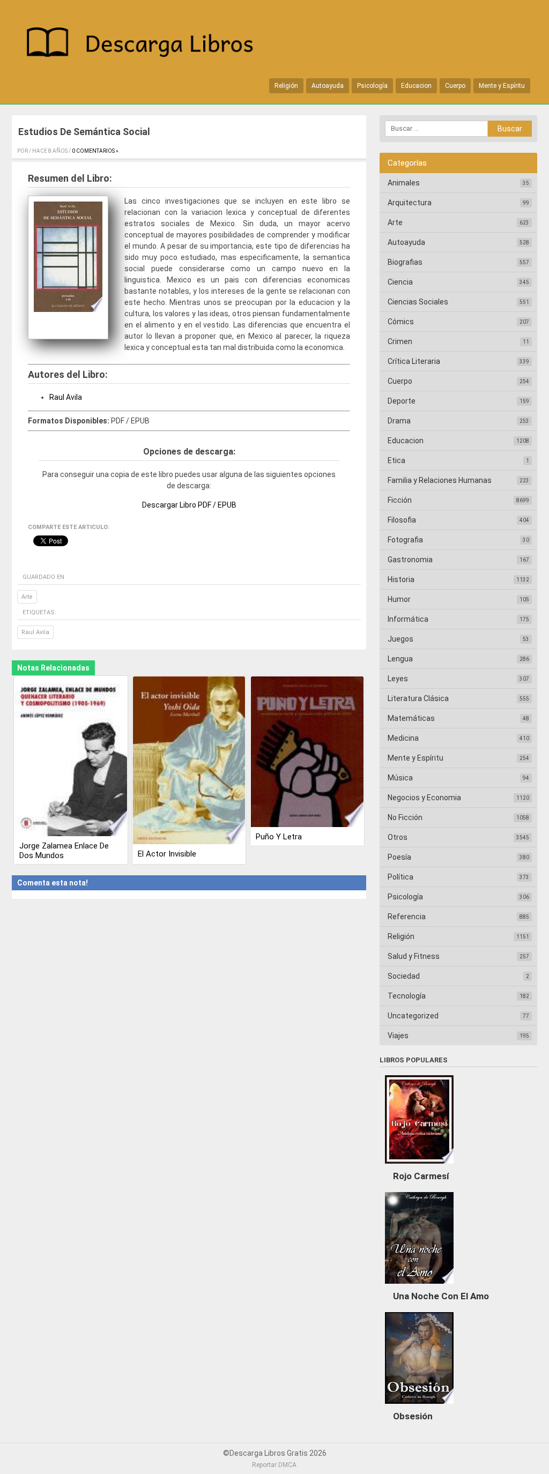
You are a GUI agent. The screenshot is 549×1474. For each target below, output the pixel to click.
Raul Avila (65, 397)
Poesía (399, 857)
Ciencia (400, 282)
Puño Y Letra (279, 837)
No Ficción (405, 817)
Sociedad (404, 976)
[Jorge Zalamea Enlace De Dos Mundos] (71, 757)
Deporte (402, 401)
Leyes (398, 678)
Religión (286, 86)
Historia (401, 579)
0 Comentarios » (95, 151)
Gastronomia (410, 559)
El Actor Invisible (167, 854)
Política (400, 877)
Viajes (398, 1035)
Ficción (400, 500)
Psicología (372, 86)
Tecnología (407, 996)
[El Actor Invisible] (189, 761)
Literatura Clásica (418, 698)
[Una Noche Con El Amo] (419, 1286)
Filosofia (402, 520)
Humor (399, 599)
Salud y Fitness (414, 956)
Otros (397, 837)
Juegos (400, 639)
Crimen (400, 341)
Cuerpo (455, 86)
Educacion (416, 86)
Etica (396, 460)
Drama (399, 420)
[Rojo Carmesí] (419, 1166)
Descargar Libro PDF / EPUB (189, 505)
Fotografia (405, 539)
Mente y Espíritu (502, 86)
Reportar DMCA (274, 1465)
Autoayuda (327, 86)
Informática (408, 619)
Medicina (403, 738)
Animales (404, 182)
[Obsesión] (419, 1406)
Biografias (405, 262)
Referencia (407, 916)
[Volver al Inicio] (145, 44)
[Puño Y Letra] (307, 753)
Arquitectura (410, 202)
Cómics (401, 321)
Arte (27, 596)
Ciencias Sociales (418, 301)
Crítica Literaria (414, 361)
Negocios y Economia (424, 797)
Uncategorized (413, 1015)
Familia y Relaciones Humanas (440, 480)
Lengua (400, 658)
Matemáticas (411, 718)
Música (400, 777)
